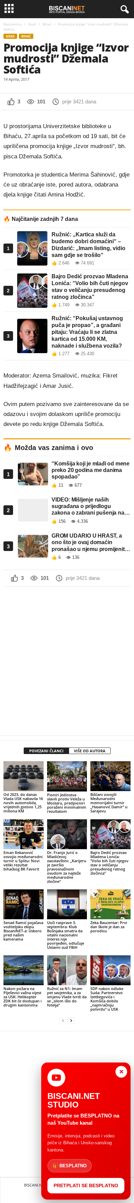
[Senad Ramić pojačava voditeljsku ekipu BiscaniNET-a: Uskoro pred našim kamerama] (23, 904)
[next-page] (71, 1020)
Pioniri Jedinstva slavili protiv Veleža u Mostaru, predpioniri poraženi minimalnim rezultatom (66, 803)
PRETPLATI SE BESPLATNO (86, 1185)
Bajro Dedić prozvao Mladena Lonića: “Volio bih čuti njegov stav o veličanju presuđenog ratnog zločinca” (109, 863)
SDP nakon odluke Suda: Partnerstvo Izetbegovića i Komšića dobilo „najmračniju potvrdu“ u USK (106, 999)
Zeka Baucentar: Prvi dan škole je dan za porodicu (108, 926)
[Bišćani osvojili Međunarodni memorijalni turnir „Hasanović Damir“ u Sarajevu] (110, 776)
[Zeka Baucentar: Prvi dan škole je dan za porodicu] (110, 904)
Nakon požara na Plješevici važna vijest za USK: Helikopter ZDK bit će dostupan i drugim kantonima (22, 997)
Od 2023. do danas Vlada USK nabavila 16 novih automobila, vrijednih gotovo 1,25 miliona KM (23, 802)
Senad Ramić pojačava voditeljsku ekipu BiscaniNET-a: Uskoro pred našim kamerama (23, 931)
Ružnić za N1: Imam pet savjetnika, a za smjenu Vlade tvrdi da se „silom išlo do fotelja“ (67, 997)
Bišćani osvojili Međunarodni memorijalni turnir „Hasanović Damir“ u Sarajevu (108, 802)
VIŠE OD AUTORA (89, 750)
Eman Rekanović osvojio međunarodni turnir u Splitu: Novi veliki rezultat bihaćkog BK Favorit (23, 861)
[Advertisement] (67, 661)
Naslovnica (12, 24)
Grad (32, 24)
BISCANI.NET (35, 1185)
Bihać (47, 24)
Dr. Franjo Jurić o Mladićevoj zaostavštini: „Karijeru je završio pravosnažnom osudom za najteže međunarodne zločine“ (66, 867)
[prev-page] (62, 1020)
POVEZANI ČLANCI (46, 750)
